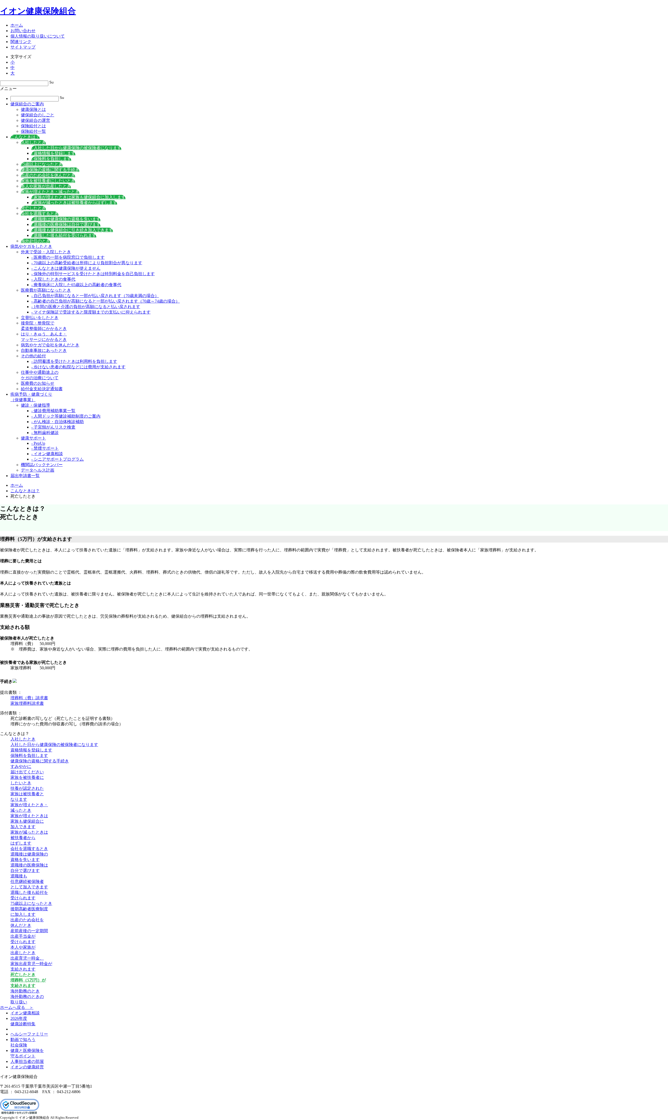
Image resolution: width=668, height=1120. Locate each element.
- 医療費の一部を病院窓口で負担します (68, 257)
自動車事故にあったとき (44, 350)
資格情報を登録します (31, 750)
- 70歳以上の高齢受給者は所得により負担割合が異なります (86, 263)
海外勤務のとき (25, 991)
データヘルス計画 (37, 470)
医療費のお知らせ (37, 383)
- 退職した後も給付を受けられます (63, 235)
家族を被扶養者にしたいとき (48, 180)
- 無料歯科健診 (45, 432)
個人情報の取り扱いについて (37, 36)
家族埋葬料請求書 (27, 703)
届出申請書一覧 (25, 475)
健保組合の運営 (35, 120)
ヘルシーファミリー (29, 1034)
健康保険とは (33, 109)
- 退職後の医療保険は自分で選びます (65, 224)
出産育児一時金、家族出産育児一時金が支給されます (31, 963)
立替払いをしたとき (39, 317)
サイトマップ (22, 47)
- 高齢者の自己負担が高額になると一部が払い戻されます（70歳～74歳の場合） (105, 301)
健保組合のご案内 (27, 104)
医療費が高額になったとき (46, 290)
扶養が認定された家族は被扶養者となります (27, 794)
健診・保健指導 (35, 405)
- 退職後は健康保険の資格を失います (65, 219)
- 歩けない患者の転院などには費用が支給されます (78, 367)
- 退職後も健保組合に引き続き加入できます (72, 230)
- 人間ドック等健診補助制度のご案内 (65, 416)
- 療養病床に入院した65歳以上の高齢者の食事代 (76, 284)
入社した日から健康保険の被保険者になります (54, 744)
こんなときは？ (25, 137)
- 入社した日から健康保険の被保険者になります (76, 148)
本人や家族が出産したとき (46, 186)
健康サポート (33, 438)
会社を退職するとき (39, 213)
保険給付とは (33, 126)
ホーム (16, 25)
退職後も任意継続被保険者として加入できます (29, 881)
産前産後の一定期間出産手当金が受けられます (29, 936)
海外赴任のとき (35, 241)
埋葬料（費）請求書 (29, 698)
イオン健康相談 (25, 1013)
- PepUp (38, 443)
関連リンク (20, 41)
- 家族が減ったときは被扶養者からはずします (74, 202)
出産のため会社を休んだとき (48, 175)
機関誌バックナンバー (42, 464)
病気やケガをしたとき (31, 246)
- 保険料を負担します (51, 158)
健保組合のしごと (37, 115)
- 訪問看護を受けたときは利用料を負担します (74, 361)
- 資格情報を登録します (53, 153)
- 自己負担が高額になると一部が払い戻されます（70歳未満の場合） (95, 295)
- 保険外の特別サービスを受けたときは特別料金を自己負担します (93, 274)
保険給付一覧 (33, 131)
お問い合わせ (22, 30)
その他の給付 (33, 356)
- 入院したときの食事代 (53, 279)
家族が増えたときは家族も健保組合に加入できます (29, 821)
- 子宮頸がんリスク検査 (53, 427)
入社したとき (33, 142)
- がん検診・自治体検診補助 (57, 421)
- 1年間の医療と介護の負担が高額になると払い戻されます (85, 306)
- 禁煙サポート (45, 448)
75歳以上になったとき (42, 164)
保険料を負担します (29, 755)
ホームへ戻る (16, 1007)
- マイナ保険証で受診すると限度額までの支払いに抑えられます (91, 312)
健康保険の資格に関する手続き (50, 169)
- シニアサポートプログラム (57, 459)
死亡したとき (33, 208)
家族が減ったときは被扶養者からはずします (29, 837)
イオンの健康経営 (27, 1067)
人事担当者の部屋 (27, 1061)
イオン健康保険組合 (38, 11)
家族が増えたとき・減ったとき (50, 191)
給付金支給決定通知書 (42, 389)
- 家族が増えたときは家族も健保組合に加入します (78, 197)
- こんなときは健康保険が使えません (65, 268)
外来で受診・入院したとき (46, 252)
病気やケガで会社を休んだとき (50, 345)
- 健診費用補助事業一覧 (53, 410)
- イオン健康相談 (47, 453)
